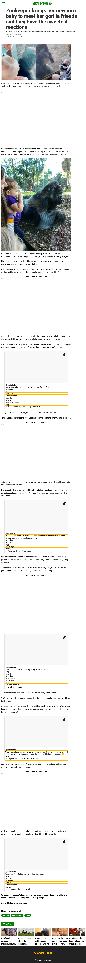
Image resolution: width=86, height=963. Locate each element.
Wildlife (13, 31)
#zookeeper (11, 400)
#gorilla (9, 398)
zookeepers (17, 915)
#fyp (7, 405)
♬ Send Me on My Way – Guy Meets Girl (23, 407)
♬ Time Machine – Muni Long (18, 551)
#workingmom (12, 396)
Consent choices (43, 960)
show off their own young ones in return (49, 154)
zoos (27, 915)
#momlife (9, 394)
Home (8, 31)
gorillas (5, 915)
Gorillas (4, 83)
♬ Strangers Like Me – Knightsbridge (21, 889)
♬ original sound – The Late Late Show (22, 758)
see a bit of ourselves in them (51, 86)
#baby (8, 392)
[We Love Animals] (42, 3)
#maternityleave (12, 402)
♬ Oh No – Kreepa (14, 687)
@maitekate (11, 385)
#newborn (10, 389)
